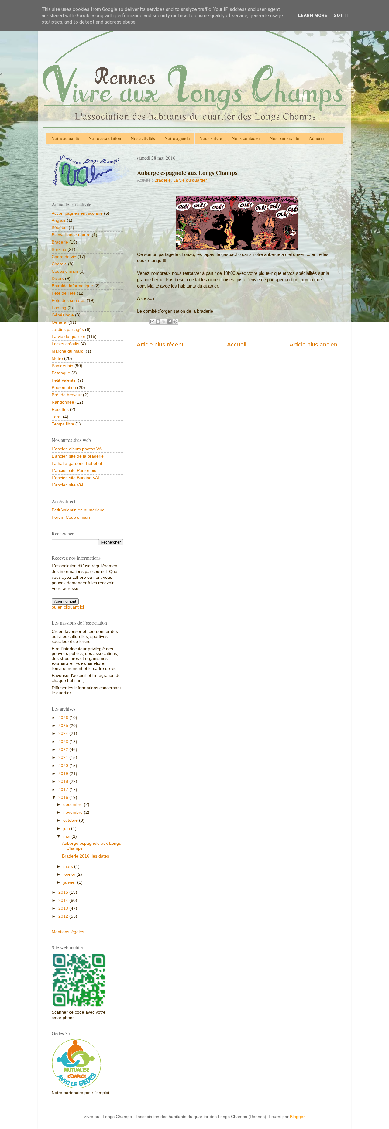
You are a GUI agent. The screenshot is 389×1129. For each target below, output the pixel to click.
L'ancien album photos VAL (78, 449)
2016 (63, 797)
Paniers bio (62, 365)
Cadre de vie (64, 256)
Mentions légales (68, 931)
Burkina (59, 249)
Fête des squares (68, 300)
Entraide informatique (72, 286)
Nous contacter (246, 138)
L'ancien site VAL (68, 485)
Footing (59, 307)
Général (59, 322)
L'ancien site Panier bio (74, 470)
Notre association (104, 138)
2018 (63, 781)
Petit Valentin (64, 380)
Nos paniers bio (284, 138)
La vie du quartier (190, 180)
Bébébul (59, 227)
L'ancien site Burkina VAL (76, 478)
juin (67, 828)
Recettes (60, 409)
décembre (73, 804)
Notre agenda (177, 138)
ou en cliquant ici (68, 607)
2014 (63, 900)
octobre (71, 820)
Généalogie (63, 315)
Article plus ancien (313, 344)
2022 (63, 749)
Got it (341, 15)
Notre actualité (65, 138)
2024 (63, 733)
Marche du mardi (68, 351)
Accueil (236, 344)
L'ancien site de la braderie (78, 456)
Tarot (57, 416)
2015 (63, 892)
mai (67, 836)
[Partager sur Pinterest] (175, 322)
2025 (63, 725)
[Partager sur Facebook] (170, 322)
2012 (63, 916)
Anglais (59, 220)
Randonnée (63, 402)
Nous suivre (210, 138)
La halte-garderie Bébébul (77, 463)
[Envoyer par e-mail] (152, 322)
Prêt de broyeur (67, 395)
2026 (63, 717)
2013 (63, 908)
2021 (63, 757)
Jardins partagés (68, 329)
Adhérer (316, 138)
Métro (57, 358)
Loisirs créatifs (65, 344)
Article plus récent (160, 344)
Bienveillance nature (71, 235)
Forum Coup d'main (71, 517)
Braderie (162, 180)
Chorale (59, 264)
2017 (63, 789)
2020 (63, 765)
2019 (63, 773)
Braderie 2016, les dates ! (87, 856)
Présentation (64, 387)
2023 (63, 741)
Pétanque (61, 373)
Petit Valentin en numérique (78, 510)
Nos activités (143, 138)
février (70, 874)
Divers (58, 278)
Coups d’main (65, 271)
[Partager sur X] (164, 322)
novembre (73, 812)
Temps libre (63, 424)
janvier (70, 882)
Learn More (312, 15)
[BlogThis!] (158, 322)
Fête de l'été (64, 293)
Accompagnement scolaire (77, 213)
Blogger (297, 1116)
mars (68, 866)
